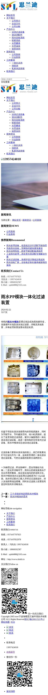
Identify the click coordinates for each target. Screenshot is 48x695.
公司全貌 (16, 26)
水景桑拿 (16, 43)
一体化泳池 (17, 63)
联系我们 (10, 71)
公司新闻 (16, 54)
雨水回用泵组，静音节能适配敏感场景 (24, 251)
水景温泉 (16, 46)
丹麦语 (9, 74)
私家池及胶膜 (18, 68)
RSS (13, 622)
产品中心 (10, 29)
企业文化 (16, 23)
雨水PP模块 (13, 322)
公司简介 (16, 21)
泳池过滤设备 (18, 32)
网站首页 (10, 15)
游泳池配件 (17, 35)
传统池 (15, 66)
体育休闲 (16, 49)
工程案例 (10, 60)
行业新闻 (16, 57)
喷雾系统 (16, 40)
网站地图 (5, 622)
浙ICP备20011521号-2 (34, 619)
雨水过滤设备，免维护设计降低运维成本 (25, 259)
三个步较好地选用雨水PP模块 (24, 494)
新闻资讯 (10, 52)
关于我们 (10, 18)
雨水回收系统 (18, 37)
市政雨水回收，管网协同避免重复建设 (24, 248)
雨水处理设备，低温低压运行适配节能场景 (26, 245)
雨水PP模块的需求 (18, 496)
